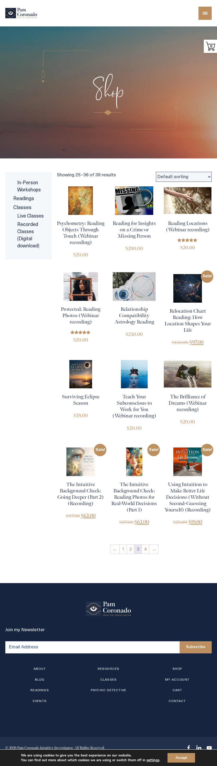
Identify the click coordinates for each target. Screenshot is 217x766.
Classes (22, 207)
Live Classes (30, 216)
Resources (109, 669)
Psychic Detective (108, 690)
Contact (177, 701)
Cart (177, 690)
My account (177, 679)
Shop (177, 669)
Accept (181, 757)
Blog (40, 679)
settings (153, 760)
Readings (23, 198)
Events (40, 701)
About (40, 669)
